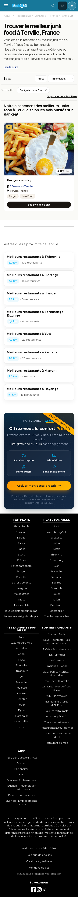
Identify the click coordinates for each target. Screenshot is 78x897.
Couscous (21, 532)
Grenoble (56, 588)
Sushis (21, 554)
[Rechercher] (53, 6)
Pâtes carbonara (21, 565)
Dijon (56, 599)
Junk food (40, 15)
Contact (21, 763)
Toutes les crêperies (56, 722)
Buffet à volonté (21, 582)
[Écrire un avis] (62, 6)
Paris (56, 526)
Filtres (41, 78)
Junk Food (27, 196)
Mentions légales (39, 867)
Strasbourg (56, 560)
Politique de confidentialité (39, 848)
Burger (12, 196)
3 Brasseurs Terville (21, 186)
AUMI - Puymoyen (56, 695)
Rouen (56, 593)
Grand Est (67, 15)
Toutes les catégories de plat (21, 616)
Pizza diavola (21, 526)
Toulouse (56, 577)
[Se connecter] (72, 6)
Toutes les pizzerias (56, 716)
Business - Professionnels (21, 780)
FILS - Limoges (56, 654)
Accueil (8, 15)
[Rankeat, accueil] (29, 5)
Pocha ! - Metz (56, 634)
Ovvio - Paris (56, 660)
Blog (21, 774)
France (54, 15)
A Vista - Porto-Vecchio (57, 649)
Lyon (56, 565)
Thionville (56, 554)
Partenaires (21, 768)
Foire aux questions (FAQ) (21, 757)
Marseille (56, 571)
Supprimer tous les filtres (62, 96)
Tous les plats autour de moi (21, 610)
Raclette (21, 577)
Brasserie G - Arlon (56, 665)
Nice (21, 727)
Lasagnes (21, 588)
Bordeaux (56, 605)
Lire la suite (11, 67)
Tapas (21, 599)
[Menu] (6, 6)
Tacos (21, 543)
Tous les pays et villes (56, 616)
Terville (8, 45)
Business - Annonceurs (21, 795)
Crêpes (21, 560)
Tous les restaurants (56, 710)
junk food (59, 40)
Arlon (56, 543)
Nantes (56, 582)
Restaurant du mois (56, 742)
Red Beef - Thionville (56, 680)
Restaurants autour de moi (57, 727)
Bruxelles (56, 537)
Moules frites (21, 593)
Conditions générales (39, 861)
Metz (56, 548)
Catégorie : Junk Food (33, 90)
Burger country (19, 180)
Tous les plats (24, 15)
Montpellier (56, 610)
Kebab (21, 537)
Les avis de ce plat (39, 204)
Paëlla (21, 548)
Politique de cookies (39, 854)
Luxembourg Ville (56, 532)
